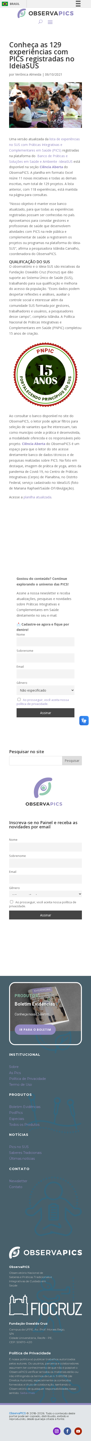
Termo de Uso (20, 1084)
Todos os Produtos (24, 1124)
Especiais (16, 1119)
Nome (21, 635)
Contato (15, 1187)
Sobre (14, 1067)
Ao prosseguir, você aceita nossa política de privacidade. (43, 702)
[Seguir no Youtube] (78, 1431)
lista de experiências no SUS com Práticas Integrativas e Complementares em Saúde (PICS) (44, 144)
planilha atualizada (37, 497)
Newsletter (18, 1181)
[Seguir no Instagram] (56, 1431)
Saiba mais (27, 1393)
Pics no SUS (19, 1147)
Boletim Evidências (24, 1107)
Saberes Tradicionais (25, 1153)
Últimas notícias (22, 1158)
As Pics (15, 1073)
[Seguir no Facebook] (67, 1431)
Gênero (22, 683)
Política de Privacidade (27, 1079)
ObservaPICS (17, 1413)
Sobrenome (25, 651)
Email (20, 667)
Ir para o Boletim (35, 1029)
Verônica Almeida (28, 74)
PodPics (16, 1113)
